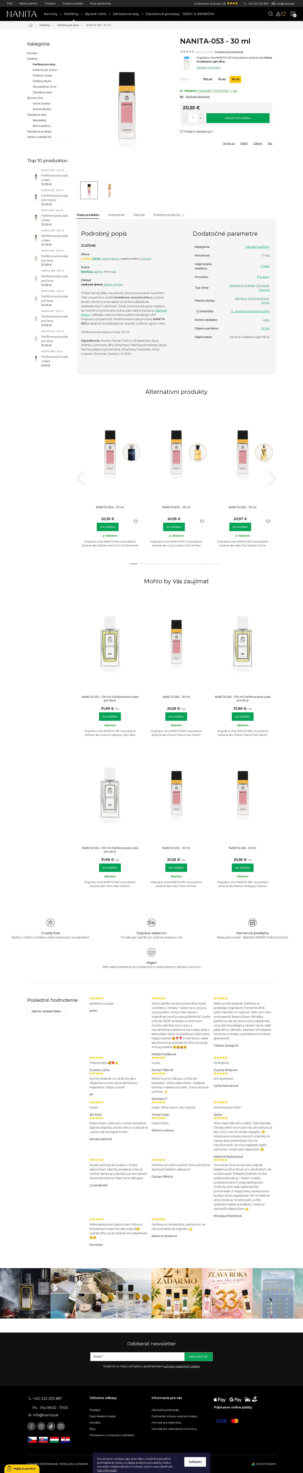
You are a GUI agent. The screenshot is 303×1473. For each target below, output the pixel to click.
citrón (96, 258)
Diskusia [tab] (139, 215)
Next (272, 478)
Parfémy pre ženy (44, 64)
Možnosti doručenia (198, 96)
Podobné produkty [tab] (167, 215)
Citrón (265, 302)
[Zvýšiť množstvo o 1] (200, 118)
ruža (113, 271)
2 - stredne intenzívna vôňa (250, 311)
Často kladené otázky (102, 1416)
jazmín (98, 271)
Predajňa (50, 3)
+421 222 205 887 (258, 3)
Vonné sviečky (41, 103)
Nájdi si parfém (28, 3)
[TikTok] (51, 1426)
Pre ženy (263, 277)
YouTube (61, 1426)
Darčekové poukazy (39, 131)
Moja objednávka (100, 3)
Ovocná (264, 290)
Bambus (241, 298)
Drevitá (249, 285)
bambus (87, 271)
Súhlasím (195, 1462)
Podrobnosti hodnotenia (229, 51)
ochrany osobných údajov (182, 1366)
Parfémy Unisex (42, 75)
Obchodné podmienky (165, 1410)
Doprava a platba (73, 3)
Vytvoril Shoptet (266, 1463)
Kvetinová (236, 285)
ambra (118, 284)
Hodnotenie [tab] (116, 215)
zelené (106, 258)
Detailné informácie (209, 67)
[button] (110, 715)
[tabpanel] (110, 481)
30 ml (265, 328)
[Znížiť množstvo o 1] (186, 118)
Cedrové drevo (258, 298)
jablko (115, 258)
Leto (266, 320)
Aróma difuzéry (42, 109)
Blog (92, 1428)
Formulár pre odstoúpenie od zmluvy (174, 1428)
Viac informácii (107, 1470)
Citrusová (262, 285)
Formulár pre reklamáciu (166, 1422)
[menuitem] (53, 14)
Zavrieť (205, 142)
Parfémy (32, 58)
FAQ (9, 3)
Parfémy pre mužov (45, 70)
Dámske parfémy (257, 247)
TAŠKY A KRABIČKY (39, 137)
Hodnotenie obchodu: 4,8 (210, 3)
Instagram (41, 1426)
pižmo (108, 284)
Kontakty (95, 1422)
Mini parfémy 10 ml (44, 86)
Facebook (31, 1426)
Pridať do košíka (238, 118)
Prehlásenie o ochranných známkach (111, 1435)
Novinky (32, 53)
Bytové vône (35, 98)
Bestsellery (39, 120)
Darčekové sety (42, 92)
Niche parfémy (42, 126)
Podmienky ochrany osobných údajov (174, 1416)
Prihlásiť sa (198, 1356)
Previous (80, 478)
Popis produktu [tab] (88, 215)
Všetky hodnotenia (46, 1011)
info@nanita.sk (285, 3)
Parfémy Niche (42, 81)
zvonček (145, 258)
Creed (265, 266)
